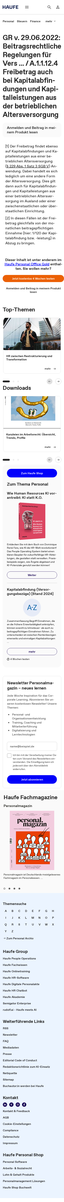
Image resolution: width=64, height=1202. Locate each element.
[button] (33, 278)
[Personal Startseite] (11, 7)
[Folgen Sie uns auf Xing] (11, 1104)
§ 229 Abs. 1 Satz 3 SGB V (28, 166)
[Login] (57, 7)
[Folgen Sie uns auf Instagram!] (18, 1104)
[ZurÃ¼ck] (49, 381)
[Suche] (49, 7)
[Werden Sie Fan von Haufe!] (24, 1104)
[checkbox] (9, 755)
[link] (8, 21)
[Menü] (26, 7)
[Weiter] (58, 381)
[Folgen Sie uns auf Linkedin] (5, 1104)
